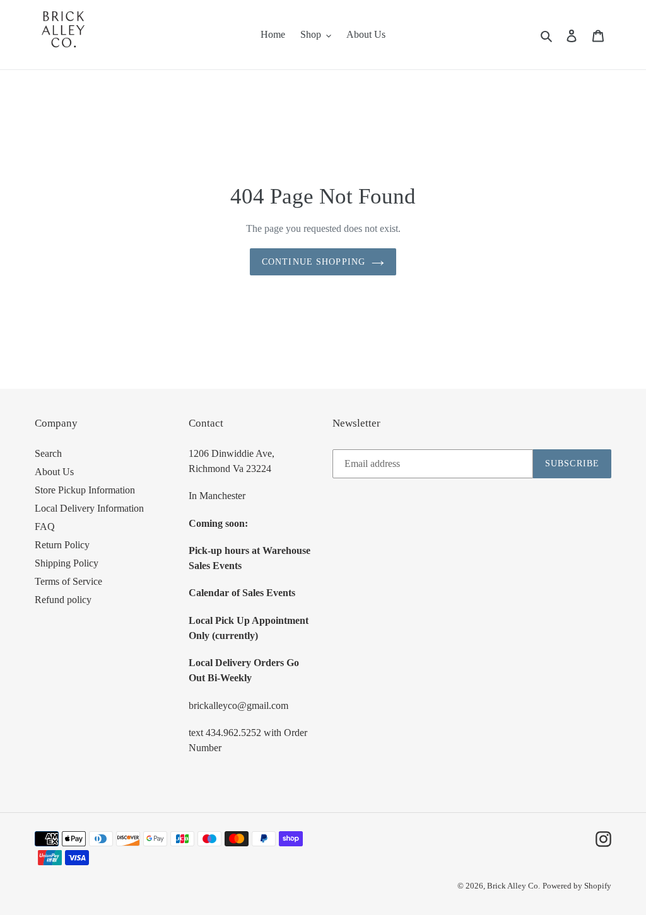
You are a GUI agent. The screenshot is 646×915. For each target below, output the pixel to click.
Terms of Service (68, 581)
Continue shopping (313, 262)
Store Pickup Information (85, 490)
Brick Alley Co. (513, 885)
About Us (54, 471)
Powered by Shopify (577, 885)
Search (48, 453)
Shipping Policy (66, 563)
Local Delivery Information (89, 508)
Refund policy (63, 599)
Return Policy (62, 544)
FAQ (45, 526)
